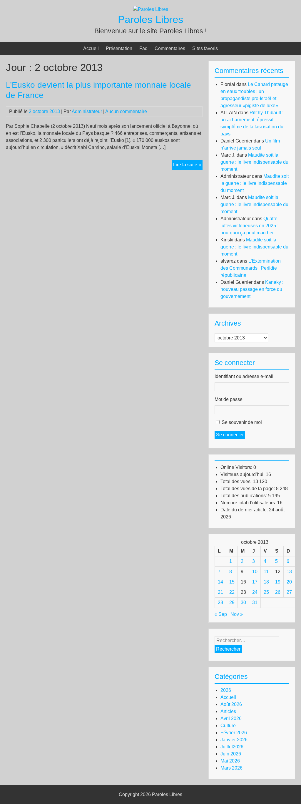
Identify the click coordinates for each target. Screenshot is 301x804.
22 (232, 592)
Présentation (119, 48)
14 (220, 581)
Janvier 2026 (234, 739)
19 (277, 581)
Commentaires (170, 48)
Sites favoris (205, 48)
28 (220, 602)
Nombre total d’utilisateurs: (248, 502)
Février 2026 (233, 732)
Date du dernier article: (244, 509)
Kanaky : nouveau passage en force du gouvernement (251, 289)
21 (220, 592)
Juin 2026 (230, 753)
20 (289, 581)
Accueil (91, 48)
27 (289, 592)
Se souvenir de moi (242, 422)
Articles (228, 711)
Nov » (236, 614)
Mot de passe (229, 399)
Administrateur (87, 111)
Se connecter (230, 434)
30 (243, 602)
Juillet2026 (231, 746)
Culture (228, 725)
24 (254, 592)
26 (277, 592)
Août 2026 (231, 704)
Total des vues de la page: (248, 488)
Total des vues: (236, 481)
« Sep (221, 614)
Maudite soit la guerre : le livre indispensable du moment (254, 162)
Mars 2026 (231, 767)
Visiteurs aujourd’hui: (243, 474)
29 (232, 602)
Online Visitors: (236, 467)
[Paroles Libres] (150, 9)
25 (266, 592)
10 (254, 571)
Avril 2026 (231, 718)
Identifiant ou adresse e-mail (244, 376)
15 (232, 581)
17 (254, 581)
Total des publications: (244, 495)
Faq (143, 48)
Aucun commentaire (126, 111)
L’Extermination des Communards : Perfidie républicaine (250, 268)
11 (266, 571)
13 (289, 571)
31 (254, 602)
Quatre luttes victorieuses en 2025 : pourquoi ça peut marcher (249, 225)
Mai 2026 (230, 760)
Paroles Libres (150, 19)
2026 (225, 690)
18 (266, 581)
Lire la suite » (188, 166)
